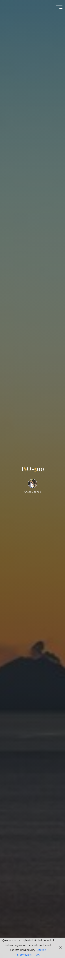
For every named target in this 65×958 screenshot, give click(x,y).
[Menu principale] (59, 7)
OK (38, 954)
